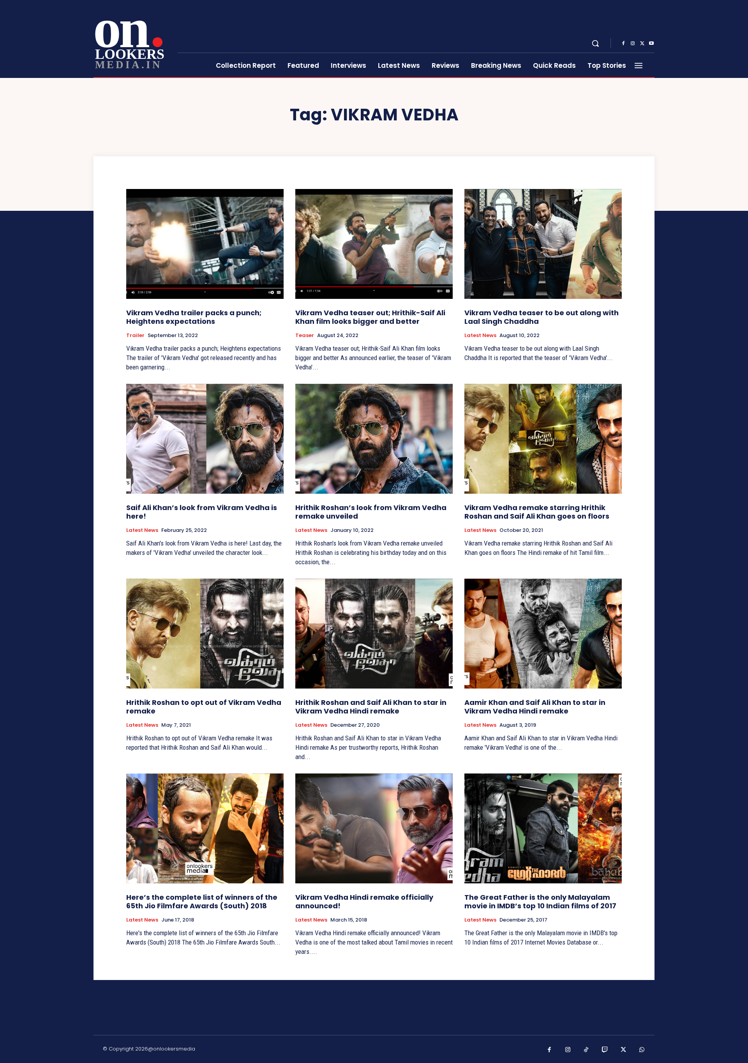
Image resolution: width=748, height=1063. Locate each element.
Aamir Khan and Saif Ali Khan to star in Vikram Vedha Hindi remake (534, 706)
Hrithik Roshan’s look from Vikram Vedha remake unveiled (370, 512)
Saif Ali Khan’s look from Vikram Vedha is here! (201, 512)
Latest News (480, 335)
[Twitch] (605, 1050)
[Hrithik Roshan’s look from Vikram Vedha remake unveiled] (374, 439)
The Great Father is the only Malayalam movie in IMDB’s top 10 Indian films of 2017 (540, 901)
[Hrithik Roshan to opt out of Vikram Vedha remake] (205, 634)
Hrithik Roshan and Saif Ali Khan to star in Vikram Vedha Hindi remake (370, 706)
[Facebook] (623, 43)
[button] (595, 43)
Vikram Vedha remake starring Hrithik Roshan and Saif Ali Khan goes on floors (536, 512)
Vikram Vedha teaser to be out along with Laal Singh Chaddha (541, 317)
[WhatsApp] (642, 1050)
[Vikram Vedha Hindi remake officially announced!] (374, 828)
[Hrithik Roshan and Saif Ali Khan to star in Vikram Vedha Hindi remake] (374, 634)
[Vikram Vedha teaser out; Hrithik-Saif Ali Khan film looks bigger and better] (374, 244)
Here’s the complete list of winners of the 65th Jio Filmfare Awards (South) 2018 (201, 901)
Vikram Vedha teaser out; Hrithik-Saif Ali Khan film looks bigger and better (370, 317)
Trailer (135, 335)
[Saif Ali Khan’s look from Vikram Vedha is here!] (205, 439)
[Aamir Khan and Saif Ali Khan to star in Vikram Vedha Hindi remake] (543, 634)
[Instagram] (632, 43)
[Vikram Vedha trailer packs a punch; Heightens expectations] (205, 244)
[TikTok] (586, 1050)
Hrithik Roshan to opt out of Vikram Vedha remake (203, 706)
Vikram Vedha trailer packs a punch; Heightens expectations (193, 317)
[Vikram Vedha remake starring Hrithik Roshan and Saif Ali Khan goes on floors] (543, 439)
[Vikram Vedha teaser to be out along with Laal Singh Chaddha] (543, 244)
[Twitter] (642, 43)
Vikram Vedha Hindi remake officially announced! (364, 901)
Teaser (304, 335)
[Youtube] (651, 43)
